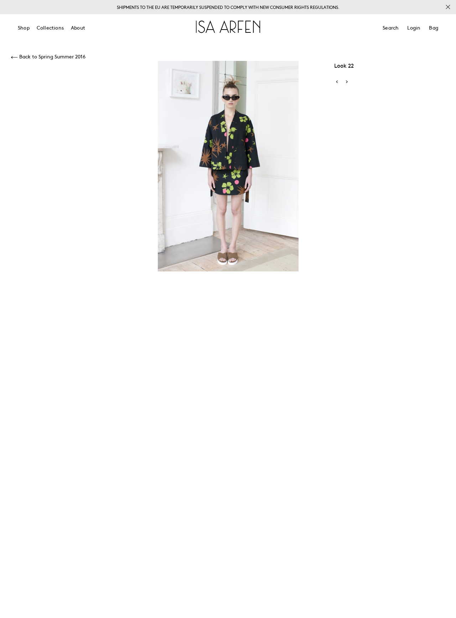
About (78, 27)
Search (391, 27)
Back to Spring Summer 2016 (52, 56)
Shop (24, 27)
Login (413, 27)
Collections (50, 27)
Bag (433, 27)
